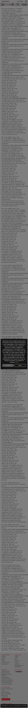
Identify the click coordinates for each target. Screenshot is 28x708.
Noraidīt (8, 365)
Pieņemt (20, 365)
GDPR (16, 362)
